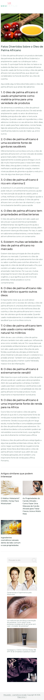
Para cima (21, 697)
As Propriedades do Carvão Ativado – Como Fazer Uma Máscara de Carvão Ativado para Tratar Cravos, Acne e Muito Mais (32, 506)
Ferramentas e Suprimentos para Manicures (19, 593)
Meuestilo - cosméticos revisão (15, 695)
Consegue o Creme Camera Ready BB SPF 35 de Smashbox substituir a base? (21, 651)
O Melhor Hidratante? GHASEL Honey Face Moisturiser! (10, 501)
